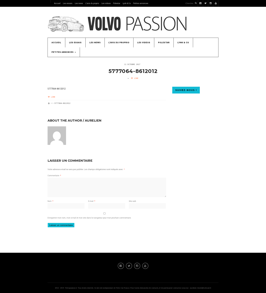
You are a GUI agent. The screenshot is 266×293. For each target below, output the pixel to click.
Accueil (57, 3)
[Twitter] (129, 266)
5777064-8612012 (133, 71)
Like (135, 78)
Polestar (116, 3)
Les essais (67, 3)
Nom (50, 201)
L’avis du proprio (92, 3)
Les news (79, 3)
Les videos (106, 3)
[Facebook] (121, 266)
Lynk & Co (127, 3)
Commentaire (54, 176)
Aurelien (93, 120)
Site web (132, 201)
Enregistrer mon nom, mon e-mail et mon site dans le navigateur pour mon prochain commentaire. (89, 218)
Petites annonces (140, 3)
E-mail (91, 201)
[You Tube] (145, 266)
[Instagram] (137, 266)
